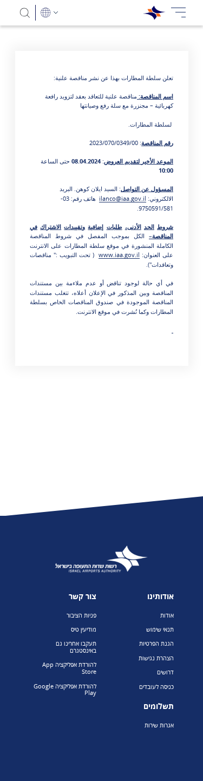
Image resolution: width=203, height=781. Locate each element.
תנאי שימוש (160, 629)
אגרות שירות (159, 725)
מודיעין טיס (83, 629)
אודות (167, 615)
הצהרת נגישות (156, 658)
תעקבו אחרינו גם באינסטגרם (76, 646)
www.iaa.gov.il (119, 255)
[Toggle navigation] (178, 12)
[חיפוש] (25, 13)
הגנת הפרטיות (156, 643)
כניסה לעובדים (156, 686)
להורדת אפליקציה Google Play (65, 689)
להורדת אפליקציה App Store (69, 667)
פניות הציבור (81, 615)
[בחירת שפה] (49, 13)
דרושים (165, 672)
